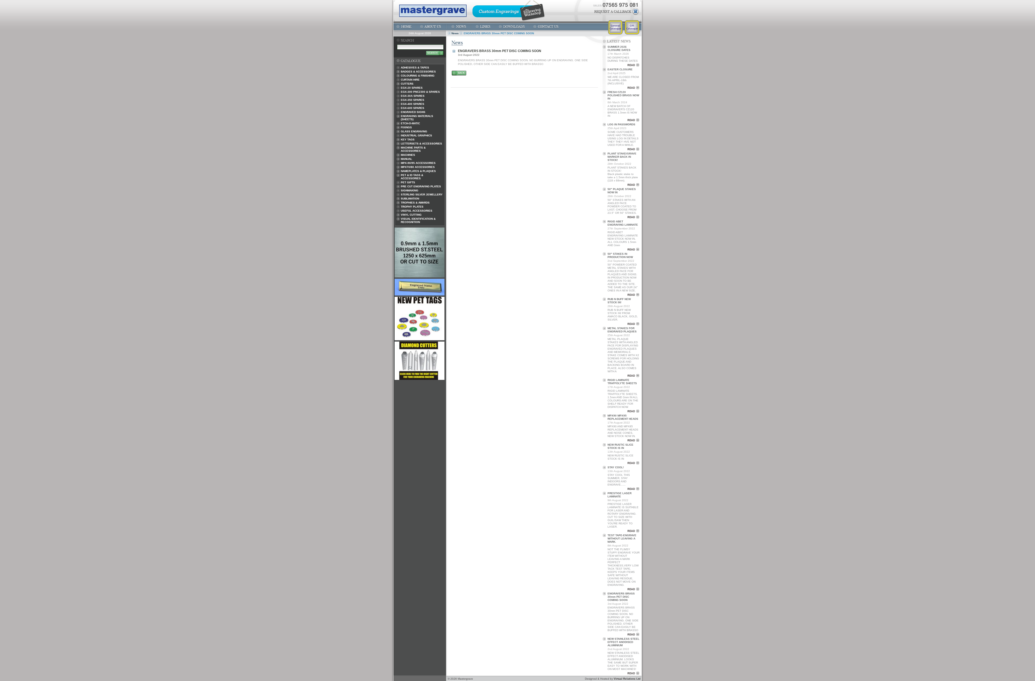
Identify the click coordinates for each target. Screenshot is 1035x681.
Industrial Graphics (416, 135)
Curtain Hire (410, 79)
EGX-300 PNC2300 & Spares (420, 91)
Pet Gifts (408, 182)
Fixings (406, 127)
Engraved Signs (413, 112)
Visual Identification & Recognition (418, 220)
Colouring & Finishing (417, 75)
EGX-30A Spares (413, 95)
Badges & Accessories (418, 71)
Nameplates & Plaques (418, 171)
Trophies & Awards (415, 202)
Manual (406, 158)
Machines (408, 154)
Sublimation (410, 198)
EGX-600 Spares (412, 107)
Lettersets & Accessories (421, 143)
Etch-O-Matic (410, 123)
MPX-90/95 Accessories (418, 162)
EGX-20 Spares (412, 87)
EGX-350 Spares (412, 99)
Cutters (407, 83)
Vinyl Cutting (411, 214)
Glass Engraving (414, 131)
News (455, 33)
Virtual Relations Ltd (627, 678)
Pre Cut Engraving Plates (421, 186)
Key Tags (408, 139)
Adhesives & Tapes (415, 67)
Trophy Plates (412, 206)
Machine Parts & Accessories (413, 149)
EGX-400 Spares (412, 103)
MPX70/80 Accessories (418, 167)
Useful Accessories (416, 210)
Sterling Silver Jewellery (422, 194)
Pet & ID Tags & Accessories (412, 177)
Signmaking (409, 190)
